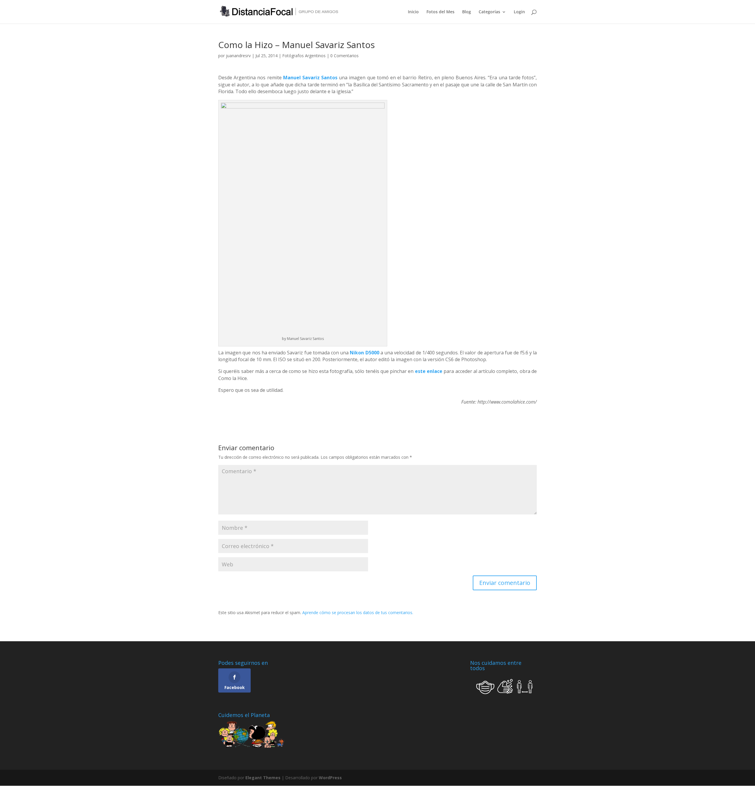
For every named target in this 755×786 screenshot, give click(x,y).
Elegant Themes (262, 777)
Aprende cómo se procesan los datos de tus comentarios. (357, 612)
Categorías (489, 12)
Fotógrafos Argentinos (304, 55)
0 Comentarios (344, 55)
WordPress (330, 777)
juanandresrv (238, 55)
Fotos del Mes (440, 12)
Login (519, 12)
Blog (466, 12)
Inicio (413, 12)
